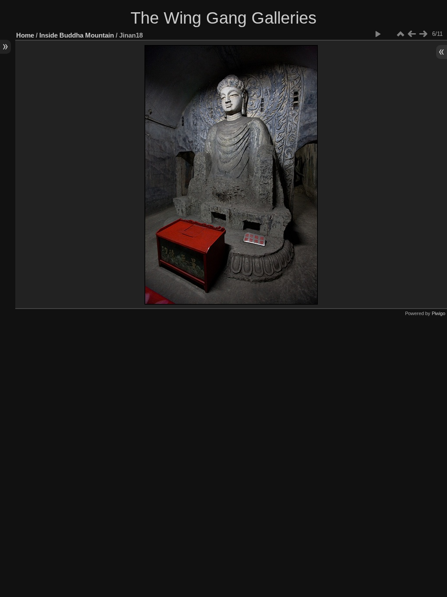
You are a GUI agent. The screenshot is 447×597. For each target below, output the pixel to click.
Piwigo (438, 313)
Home (25, 35)
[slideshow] (377, 34)
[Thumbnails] (400, 34)
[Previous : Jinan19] (411, 34)
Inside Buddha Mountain (76, 35)
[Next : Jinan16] (423, 34)
